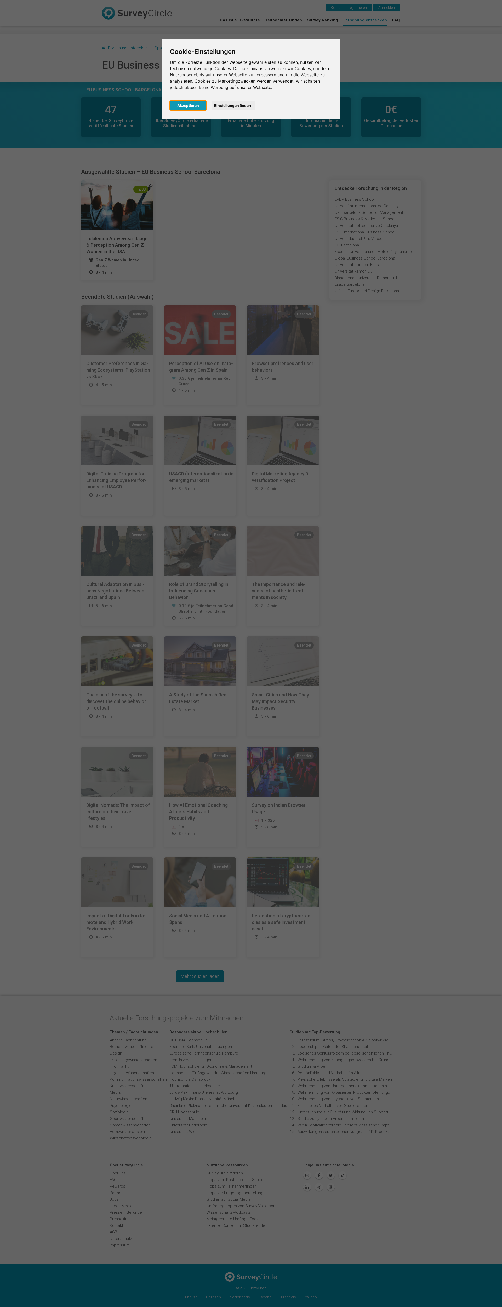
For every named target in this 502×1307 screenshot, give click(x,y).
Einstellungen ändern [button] (233, 105)
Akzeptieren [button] (188, 105)
